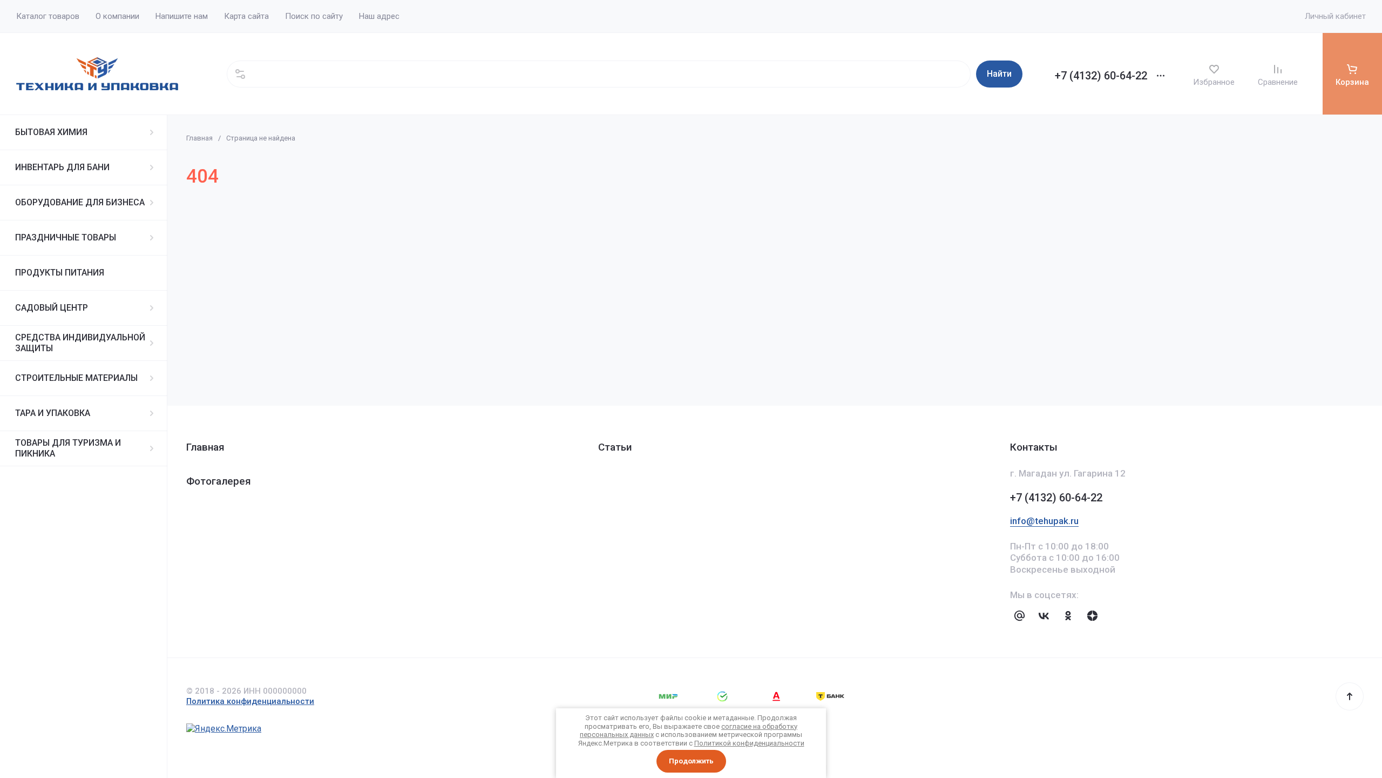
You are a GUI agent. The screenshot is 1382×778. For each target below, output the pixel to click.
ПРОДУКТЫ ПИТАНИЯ (59, 272)
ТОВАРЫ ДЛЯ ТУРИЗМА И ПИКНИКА (68, 448)
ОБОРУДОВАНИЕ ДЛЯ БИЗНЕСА (80, 202)
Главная (199, 138)
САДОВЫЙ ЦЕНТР (51, 308)
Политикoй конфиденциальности (749, 743)
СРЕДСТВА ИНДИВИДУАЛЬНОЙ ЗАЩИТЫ (80, 342)
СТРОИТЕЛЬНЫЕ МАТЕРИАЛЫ (76, 378)
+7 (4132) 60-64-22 (1101, 75)
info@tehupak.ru (1044, 520)
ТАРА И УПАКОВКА (52, 413)
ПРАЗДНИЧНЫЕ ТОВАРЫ (65, 237)
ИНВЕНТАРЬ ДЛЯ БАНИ (62, 167)
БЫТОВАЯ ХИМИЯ (51, 132)
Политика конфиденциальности (250, 701)
